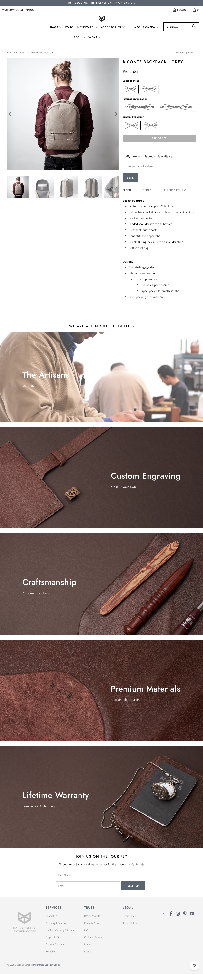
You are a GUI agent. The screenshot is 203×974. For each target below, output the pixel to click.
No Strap (130, 89)
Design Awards (92, 916)
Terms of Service (131, 923)
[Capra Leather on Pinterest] (185, 913)
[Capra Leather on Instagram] (178, 913)
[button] (56, 27)
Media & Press (91, 923)
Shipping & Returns (174, 190)
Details (147, 190)
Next (190, 52)
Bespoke (50, 951)
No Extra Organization (139, 107)
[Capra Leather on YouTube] (192, 913)
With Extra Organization (176, 107)
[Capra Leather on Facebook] (171, 913)
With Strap (149, 89)
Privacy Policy (130, 916)
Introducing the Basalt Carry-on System (101, 3)
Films (87, 951)
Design (127, 190)
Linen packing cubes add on (146, 297)
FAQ (86, 930)
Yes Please (151, 125)
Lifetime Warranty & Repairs (60, 930)
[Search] (194, 26)
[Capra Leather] (101, 19)
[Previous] (10, 114)
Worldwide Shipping (18, 10)
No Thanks (131, 125)
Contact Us (51, 916)
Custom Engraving (55, 944)
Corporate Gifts (53, 937)
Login (181, 10)
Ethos (87, 944)
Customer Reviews (93, 937)
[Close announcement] (199, 3)
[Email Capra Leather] (164, 913)
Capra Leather (22, 964)
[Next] (116, 114)
